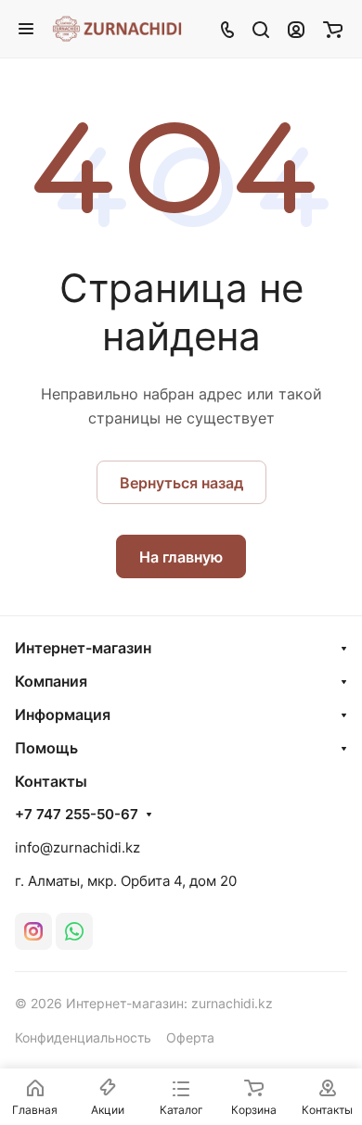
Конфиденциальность (83, 1037)
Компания (51, 681)
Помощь (46, 748)
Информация (62, 714)
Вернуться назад (181, 483)
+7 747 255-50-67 (76, 814)
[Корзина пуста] (333, 28)
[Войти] (296, 28)
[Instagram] (33, 931)
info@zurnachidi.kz (77, 847)
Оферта (190, 1037)
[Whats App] (74, 931)
